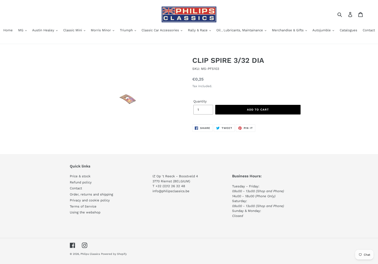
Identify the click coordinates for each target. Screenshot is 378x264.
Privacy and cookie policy (90, 200)
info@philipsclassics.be (170, 191)
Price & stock (80, 176)
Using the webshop (85, 212)
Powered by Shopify (114, 253)
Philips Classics (90, 253)
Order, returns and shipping (91, 194)
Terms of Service (83, 206)
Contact (76, 188)
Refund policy (81, 182)
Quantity (200, 101)
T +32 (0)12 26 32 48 (168, 186)
